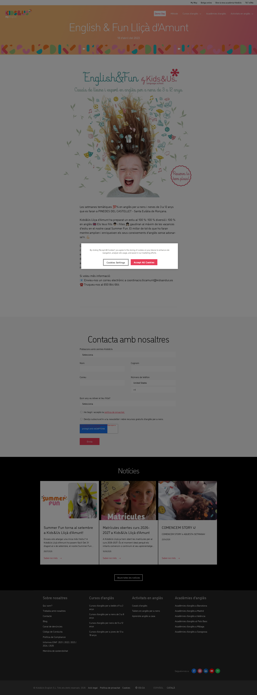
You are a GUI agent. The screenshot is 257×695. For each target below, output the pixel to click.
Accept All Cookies (144, 262)
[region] (129, 256)
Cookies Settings (116, 262)
